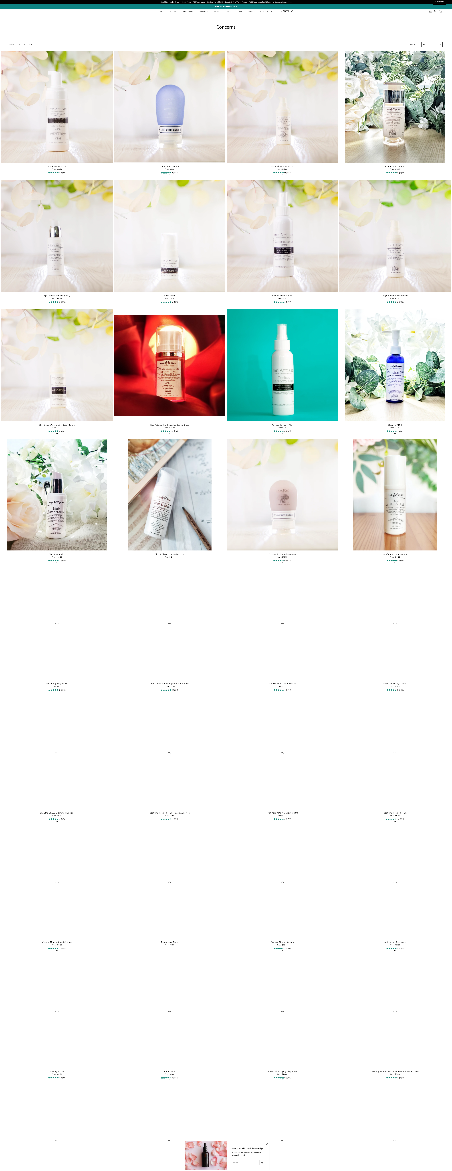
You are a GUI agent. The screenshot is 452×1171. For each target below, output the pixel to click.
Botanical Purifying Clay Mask (282, 1071)
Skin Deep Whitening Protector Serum (170, 683)
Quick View (57, 107)
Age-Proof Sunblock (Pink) (57, 295)
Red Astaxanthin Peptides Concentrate (169, 425)
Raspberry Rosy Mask (56, 683)
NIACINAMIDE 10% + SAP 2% (282, 683)
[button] (226, 6)
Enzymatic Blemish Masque (282, 554)
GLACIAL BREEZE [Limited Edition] (57, 813)
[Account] (430, 11)
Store (228, 11)
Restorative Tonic (169, 942)
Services (202, 11)
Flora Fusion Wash (57, 166)
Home (161, 11)
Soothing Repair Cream (395, 813)
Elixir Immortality (56, 554)
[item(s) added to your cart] (441, 11)
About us (173, 11)
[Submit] (262, 1162)
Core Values (188, 11)
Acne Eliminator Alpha (282, 166)
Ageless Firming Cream (282, 942)
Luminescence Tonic (282, 295)
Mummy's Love (57, 1071)
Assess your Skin (267, 11)
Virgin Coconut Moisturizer (395, 295)
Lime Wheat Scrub (169, 166)
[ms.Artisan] (19, 11)
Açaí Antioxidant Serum (395, 554)
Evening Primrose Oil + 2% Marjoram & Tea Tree (395, 1071)
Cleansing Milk (395, 425)
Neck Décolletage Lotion (395, 683)
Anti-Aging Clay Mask (395, 942)
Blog (240, 11)
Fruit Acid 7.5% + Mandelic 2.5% (282, 813)
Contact (251, 11)
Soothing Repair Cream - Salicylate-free (170, 813)
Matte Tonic (169, 1071)
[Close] (267, 1144)
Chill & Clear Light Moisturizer (169, 554)
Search (217, 11)
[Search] (435, 11)
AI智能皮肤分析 (287, 11)
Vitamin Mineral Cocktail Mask (57, 942)
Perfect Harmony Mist (282, 425)
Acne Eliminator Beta (395, 166)
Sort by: (413, 44)
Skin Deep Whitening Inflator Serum (57, 425)
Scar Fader (169, 295)
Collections (20, 44)
